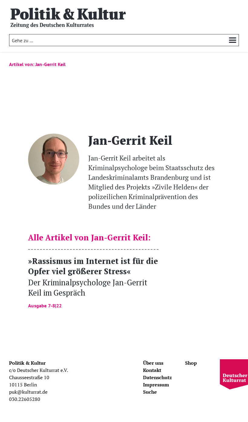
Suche (150, 392)
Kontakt (152, 370)
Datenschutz (157, 377)
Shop (191, 363)
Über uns (153, 363)
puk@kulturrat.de (28, 392)
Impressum (156, 384)
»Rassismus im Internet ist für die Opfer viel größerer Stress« (93, 282)
